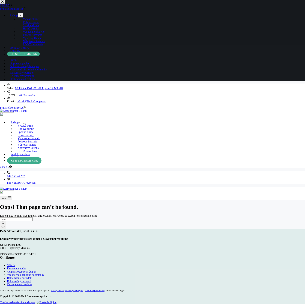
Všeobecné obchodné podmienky (25, 274)
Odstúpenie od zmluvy (19, 284)
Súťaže (11, 265)
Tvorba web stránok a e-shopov (17, 302)
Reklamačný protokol (19, 281)
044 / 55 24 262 (26, 94)
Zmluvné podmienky (95, 290)
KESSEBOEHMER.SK (24, 160)
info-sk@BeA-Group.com (31, 101)
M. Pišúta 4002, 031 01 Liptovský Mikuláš (39, 88)
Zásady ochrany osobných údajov (67, 290)
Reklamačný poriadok (19, 277)
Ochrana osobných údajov (21, 271)
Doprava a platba (16, 268)
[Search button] (3, 225)
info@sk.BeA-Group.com (21, 182)
